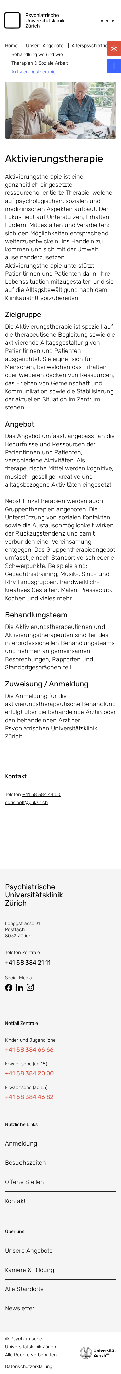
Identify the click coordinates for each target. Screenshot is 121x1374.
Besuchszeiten (25, 1162)
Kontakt (15, 1201)
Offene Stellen (24, 1182)
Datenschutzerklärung (28, 1366)
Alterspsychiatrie (90, 46)
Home (11, 46)
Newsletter (19, 1308)
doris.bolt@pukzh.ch (26, 802)
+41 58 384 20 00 (29, 1073)
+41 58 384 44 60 (41, 794)
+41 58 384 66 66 (29, 1050)
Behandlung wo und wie (37, 54)
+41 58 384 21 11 (28, 962)
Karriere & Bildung (29, 1270)
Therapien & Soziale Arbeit (39, 63)
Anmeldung (21, 1143)
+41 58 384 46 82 (29, 1097)
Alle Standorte (24, 1289)
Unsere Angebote (45, 46)
